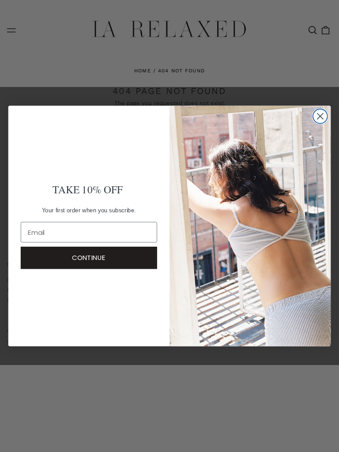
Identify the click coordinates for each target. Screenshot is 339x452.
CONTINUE (88, 258)
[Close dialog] (320, 116)
